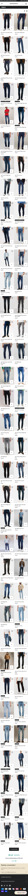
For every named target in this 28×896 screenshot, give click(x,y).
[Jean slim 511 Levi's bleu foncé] (7, 22)
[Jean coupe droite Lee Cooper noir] (7, 470)
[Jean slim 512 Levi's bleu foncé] (7, 258)
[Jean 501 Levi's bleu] (7, 187)
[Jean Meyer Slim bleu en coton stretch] (7, 67)
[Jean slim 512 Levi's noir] (7, 807)
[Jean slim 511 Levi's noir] (7, 45)
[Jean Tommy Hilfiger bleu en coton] (7, 210)
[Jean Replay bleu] (7, 591)
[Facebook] (1, 885)
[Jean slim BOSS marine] (7, 686)
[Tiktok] (4, 885)
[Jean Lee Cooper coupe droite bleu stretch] (7, 351)
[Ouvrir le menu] (3, 4)
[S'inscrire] (25, 872)
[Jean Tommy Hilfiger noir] (7, 494)
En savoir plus (14, 849)
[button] (20, 893)
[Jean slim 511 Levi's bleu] (7, 281)
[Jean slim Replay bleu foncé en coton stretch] (7, 141)
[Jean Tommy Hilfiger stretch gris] (7, 783)
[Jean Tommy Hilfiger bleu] (7, 115)
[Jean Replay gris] (7, 446)
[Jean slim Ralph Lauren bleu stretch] (7, 660)
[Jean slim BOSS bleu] (7, 759)
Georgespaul (5, 893)
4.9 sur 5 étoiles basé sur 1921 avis (14, 858)
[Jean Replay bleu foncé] (7, 398)
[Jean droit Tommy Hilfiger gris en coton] (7, 567)
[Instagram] (7, 885)
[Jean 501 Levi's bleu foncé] (7, 638)
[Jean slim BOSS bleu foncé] (7, 305)
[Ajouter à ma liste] (12, 15)
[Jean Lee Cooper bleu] (7, 422)
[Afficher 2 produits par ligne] (27, 11)
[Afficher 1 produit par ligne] (24, 11)
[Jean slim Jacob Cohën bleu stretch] (7, 543)
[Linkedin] (9, 885)
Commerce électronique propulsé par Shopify (12, 894)
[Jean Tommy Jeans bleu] (7, 710)
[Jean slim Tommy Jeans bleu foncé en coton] (7, 518)
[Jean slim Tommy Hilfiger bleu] (7, 329)
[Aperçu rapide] (11, 28)
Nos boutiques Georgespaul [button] (8, 881)
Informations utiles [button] (6, 877)
